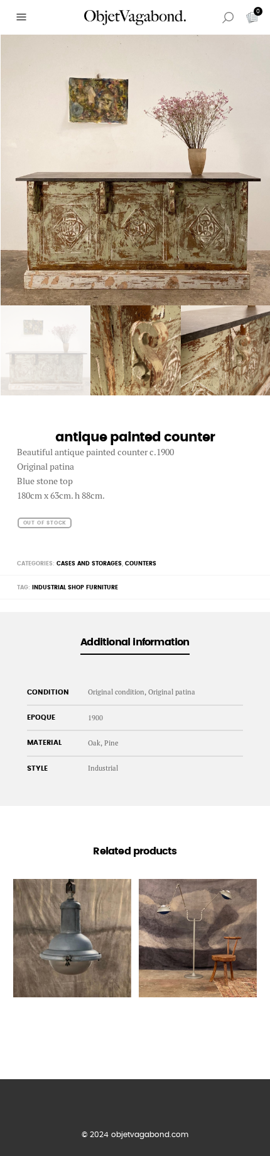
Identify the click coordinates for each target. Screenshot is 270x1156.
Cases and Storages (89, 564)
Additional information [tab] (134, 642)
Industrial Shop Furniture (75, 588)
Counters (140, 564)
